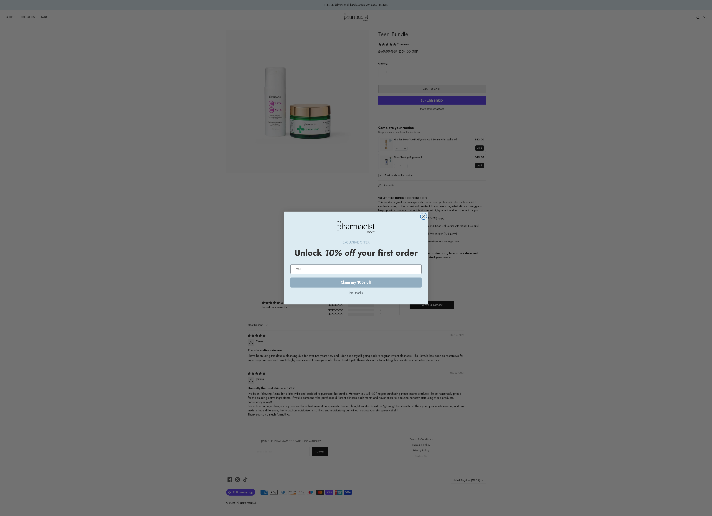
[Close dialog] (423, 216)
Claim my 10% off (356, 282)
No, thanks (356, 293)
